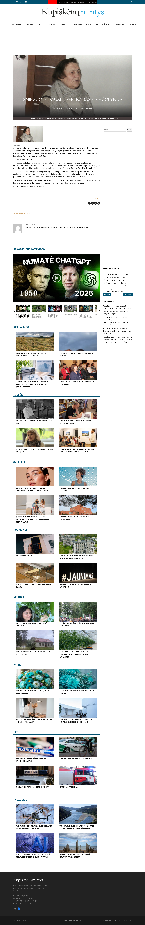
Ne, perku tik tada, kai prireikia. (115, 291)
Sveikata (19, 462)
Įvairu (17, 664)
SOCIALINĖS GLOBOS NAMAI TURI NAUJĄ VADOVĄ (83, 2)
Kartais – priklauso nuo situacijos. (116, 283)
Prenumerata (112, 2)
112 (15, 732)
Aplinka (18, 597)
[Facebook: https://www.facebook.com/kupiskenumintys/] (25, 2)
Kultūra (18, 394)
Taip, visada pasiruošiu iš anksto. (116, 277)
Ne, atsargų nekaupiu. (112, 289)
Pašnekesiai (27, 920)
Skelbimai (16, 920)
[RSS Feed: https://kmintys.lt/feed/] (14, 908)
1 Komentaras (72, 108)
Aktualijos (21, 327)
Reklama (121, 2)
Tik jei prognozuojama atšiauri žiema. (117, 286)
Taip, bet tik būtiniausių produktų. (116, 280)
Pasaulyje (20, 799)
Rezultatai (128, 295)
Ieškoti (129, 129)
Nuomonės (20, 529)
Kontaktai (129, 2)
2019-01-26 (59, 108)
